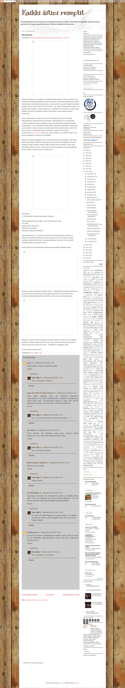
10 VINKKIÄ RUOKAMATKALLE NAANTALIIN (90, 539)
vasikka (91, 454)
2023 (87, 153)
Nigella (88, 384)
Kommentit (88, 474)
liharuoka (93, 363)
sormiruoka (87, 434)
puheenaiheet (94, 403)
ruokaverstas (86, 420)
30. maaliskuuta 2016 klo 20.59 (49, 532)
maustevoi (93, 379)
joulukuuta (90, 174)
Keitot (96, 341)
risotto (87, 416)
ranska (85, 410)
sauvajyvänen (89, 516)
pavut (99, 391)
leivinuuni (96, 359)
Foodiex (98, 290)
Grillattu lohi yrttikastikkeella (93, 548)
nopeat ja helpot (90, 388)
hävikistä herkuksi (97, 307)
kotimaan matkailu (97, 352)
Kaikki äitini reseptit (53, 12)
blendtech (98, 281)
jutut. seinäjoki (91, 318)
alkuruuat (97, 274)
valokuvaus (97, 452)
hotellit (101, 304)
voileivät (88, 462)
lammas (97, 357)
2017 (87, 169)
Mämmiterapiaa (91, 219)
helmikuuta (90, 239)
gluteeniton (89, 295)
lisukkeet (89, 367)
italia (97, 309)
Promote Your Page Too (88, 88)
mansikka (93, 376)
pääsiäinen (86, 408)
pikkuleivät (86, 400)
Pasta (92, 391)
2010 (87, 258)
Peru (98, 395)
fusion (101, 293)
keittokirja (48, 38)
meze (88, 383)
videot (97, 455)
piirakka (97, 398)
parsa (85, 391)
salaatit (100, 421)
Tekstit (87, 472)
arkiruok (85, 277)
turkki (95, 448)
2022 (87, 155)
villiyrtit (92, 460)
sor (98, 432)
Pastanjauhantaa (90, 504)
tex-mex (91, 444)
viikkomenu (96, 457)
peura (101, 397)
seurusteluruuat (88, 427)
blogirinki (96, 282)
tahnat (87, 442)
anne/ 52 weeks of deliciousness (40, 393)
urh (102, 450)
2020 (87, 161)
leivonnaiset (57, 38)
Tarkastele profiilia (88, 646)
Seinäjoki (96, 425)
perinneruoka (96, 393)
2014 (87, 247)
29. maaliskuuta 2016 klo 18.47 (51, 493)
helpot (85, 300)
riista (91, 415)
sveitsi (85, 441)
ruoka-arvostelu (98, 416)
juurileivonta (97, 320)
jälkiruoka (40, 38)
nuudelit (85, 390)
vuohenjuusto (99, 462)
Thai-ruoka (86, 445)
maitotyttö (99, 370)
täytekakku (86, 450)
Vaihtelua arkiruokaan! (93, 231)
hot (96, 304)
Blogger (76, 683)
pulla (101, 403)
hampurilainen (87, 298)
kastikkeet (96, 333)
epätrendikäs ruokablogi (93, 493)
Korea (85, 351)
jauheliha (96, 310)
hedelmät (97, 298)
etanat (85, 289)
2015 (87, 245)
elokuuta (90, 184)
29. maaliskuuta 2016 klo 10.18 (47, 430)
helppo (89, 302)
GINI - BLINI (90, 221)
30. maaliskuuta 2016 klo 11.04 (51, 512)
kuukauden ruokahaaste (89, 355)
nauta (101, 383)
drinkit (93, 287)
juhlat (96, 314)
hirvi (84, 304)
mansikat (85, 376)
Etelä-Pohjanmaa (95, 289)
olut (92, 390)
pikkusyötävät (88, 402)
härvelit (85, 307)
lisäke (98, 367)
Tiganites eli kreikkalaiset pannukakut (95, 496)
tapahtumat (96, 442)
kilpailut (86, 347)
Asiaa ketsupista (96, 506)
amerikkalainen (87, 276)
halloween (98, 297)
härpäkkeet (97, 305)
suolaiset (97, 437)
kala (87, 328)
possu (85, 403)
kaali (90, 326)
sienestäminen (89, 429)
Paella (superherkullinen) (93, 590)
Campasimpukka (90, 481)
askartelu (93, 279)
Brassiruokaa (36, 133)
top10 (93, 445)
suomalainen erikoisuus (91, 439)
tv (100, 448)
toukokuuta (90, 192)
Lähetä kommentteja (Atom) (36, 600)
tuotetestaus (86, 447)
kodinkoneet (88, 349)
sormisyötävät (88, 436)
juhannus (89, 314)
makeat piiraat (93, 372)
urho (87, 452)
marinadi (101, 376)
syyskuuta (90, 181)
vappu (84, 454)
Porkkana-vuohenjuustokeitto (93, 557)
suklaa (88, 437)
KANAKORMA (91, 208)
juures (88, 320)
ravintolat (96, 411)
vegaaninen (86, 455)
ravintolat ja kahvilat (89, 413)
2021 (87, 158)
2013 (87, 250)
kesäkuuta (90, 189)
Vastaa (29, 369)
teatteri (85, 444)
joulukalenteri (98, 312)
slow (100, 430)
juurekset (100, 318)
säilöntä (99, 441)
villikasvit (85, 460)
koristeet (93, 351)
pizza (99, 402)
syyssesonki (92, 441)
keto (101, 344)
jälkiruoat (97, 322)
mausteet (85, 379)
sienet (97, 429)
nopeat (95, 386)
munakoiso (94, 383)
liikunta (95, 365)
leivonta (66, 38)
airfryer (89, 272)
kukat (87, 354)
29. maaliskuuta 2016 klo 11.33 (57, 463)
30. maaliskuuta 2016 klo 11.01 (51, 378)
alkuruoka (87, 274)
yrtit (98, 463)
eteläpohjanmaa (87, 290)
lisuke (101, 365)
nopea (94, 384)
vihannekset (86, 457)
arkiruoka (95, 277)
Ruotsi (97, 420)
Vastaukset (34, 374)
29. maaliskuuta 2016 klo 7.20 (42, 363)
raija (29, 363)
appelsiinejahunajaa (91, 561)
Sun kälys (31, 430)
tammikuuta (90, 241)
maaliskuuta (91, 197)
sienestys (100, 427)
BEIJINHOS (90, 202)
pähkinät (97, 407)
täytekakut (95, 450)
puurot (98, 405)
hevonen (98, 302)
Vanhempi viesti (71, 594)
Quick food (97, 408)
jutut (94, 316)
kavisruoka (86, 340)
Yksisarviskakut (89, 574)
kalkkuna (85, 329)
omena (98, 390)
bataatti (91, 281)
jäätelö (85, 326)
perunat (95, 397)
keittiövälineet (87, 342)
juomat (85, 317)
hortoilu (91, 304)
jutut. (84, 318)
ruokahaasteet (93, 418)
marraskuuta (91, 176)
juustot (85, 322)
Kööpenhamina (89, 357)
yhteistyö (89, 463)
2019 (87, 163)
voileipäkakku (99, 460)
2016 (87, 171)
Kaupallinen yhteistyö (91, 339)
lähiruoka (86, 370)
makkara (92, 374)
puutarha (85, 407)
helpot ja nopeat (97, 300)
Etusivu (50, 594)
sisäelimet (93, 430)
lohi (84, 368)
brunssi (85, 285)
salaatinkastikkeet (88, 421)
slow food (87, 432)
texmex (99, 444)
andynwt (61, 683)
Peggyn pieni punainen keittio (92, 546)
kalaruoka (97, 328)
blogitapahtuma (88, 284)
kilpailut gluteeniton (98, 347)
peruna (86, 397)
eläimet (99, 287)
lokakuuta (90, 179)
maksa (99, 374)
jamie (101, 309)
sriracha (101, 436)
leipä (85, 359)
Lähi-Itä (97, 368)
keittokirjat (86, 344)
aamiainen (86, 270)
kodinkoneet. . (97, 349)
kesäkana (95, 344)
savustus (85, 425)
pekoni (85, 393)
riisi (86, 415)
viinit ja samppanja (94, 458)
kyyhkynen (100, 355)
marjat (88, 377)
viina (84, 458)
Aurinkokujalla (33, 493)
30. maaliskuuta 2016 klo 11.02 (51, 415)
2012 (87, 252)
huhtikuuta (90, 195)
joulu (85, 312)
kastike (85, 333)
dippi (86, 287)
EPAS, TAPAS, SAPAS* (94, 200)
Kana (96, 330)
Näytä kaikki (100, 578)
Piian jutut (88, 573)
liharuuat (86, 365)
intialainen (89, 309)
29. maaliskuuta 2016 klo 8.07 (65, 393)
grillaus (100, 295)
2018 (87, 166)
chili (102, 285)
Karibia (98, 331)
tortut (99, 445)
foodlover (87, 292)
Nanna (33, 353)
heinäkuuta (90, 187)
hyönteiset (88, 305)
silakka (85, 430)
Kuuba (99, 354)
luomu (90, 368)
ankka (98, 276)
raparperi (91, 410)
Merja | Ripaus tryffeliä (36, 463)
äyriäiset (86, 465)
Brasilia (33, 38)
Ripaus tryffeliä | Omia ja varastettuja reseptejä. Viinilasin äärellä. (93, 554)
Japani (88, 310)
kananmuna (86, 331)
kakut (101, 326)
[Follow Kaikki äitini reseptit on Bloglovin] (90, 141)
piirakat (88, 398)
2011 (87, 255)
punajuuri (89, 405)
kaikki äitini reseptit (87, 84)
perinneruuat (87, 395)
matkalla (96, 377)
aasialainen (98, 270)
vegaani (97, 454)
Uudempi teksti (30, 594)
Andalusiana (32, 532)
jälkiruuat (97, 324)
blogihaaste (86, 282)
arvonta (85, 279)
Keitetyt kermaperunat (93, 228)
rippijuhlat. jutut (99, 415)
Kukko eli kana (91, 205)
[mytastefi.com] (88, 144)
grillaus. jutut (90, 297)
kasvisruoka (87, 337)
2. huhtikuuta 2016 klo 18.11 (50, 552)
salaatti (90, 423)
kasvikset (86, 335)
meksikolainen (88, 381)
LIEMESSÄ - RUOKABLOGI (89, 535)
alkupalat (97, 272)
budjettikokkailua (94, 285)
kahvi (96, 326)
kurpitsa (93, 354)
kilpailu (98, 346)
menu (101, 381)
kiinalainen (89, 346)
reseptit (101, 413)
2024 (87, 150)
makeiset (85, 374)
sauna (98, 423)
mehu (99, 379)
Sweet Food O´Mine (91, 527)
